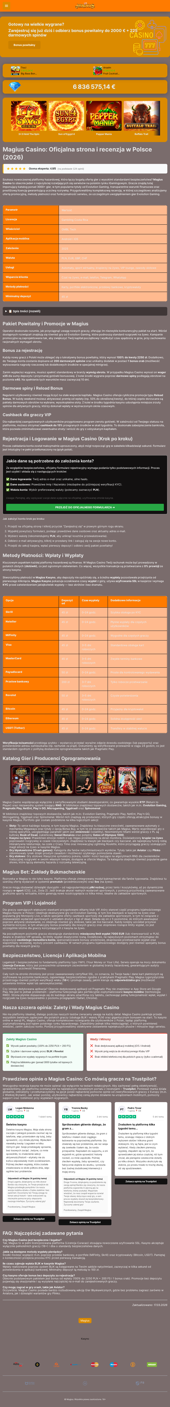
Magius (85, 1320)
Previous (6, 71)
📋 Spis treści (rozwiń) (24, 311)
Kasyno (85, 1338)
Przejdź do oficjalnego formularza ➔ (85, 507)
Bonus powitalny (24, 45)
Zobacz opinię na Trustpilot (28, 1218)
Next (164, 71)
